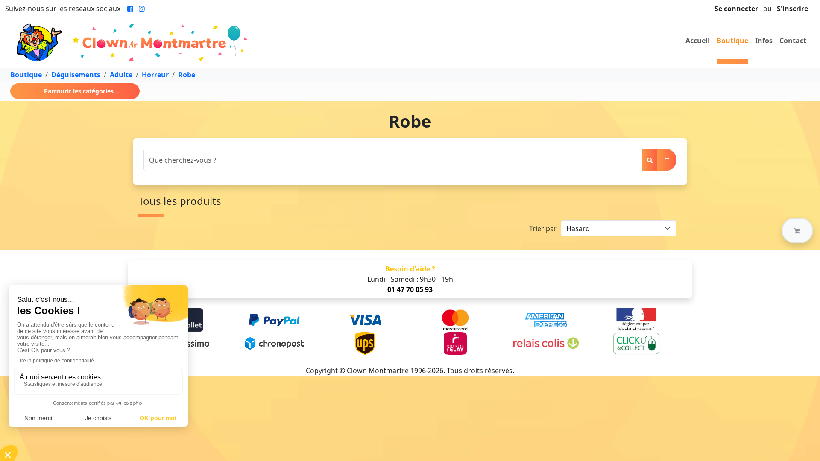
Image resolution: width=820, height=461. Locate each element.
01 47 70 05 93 (410, 289)
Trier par (543, 228)
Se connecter (736, 8)
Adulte (121, 74)
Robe (186, 74)
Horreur (155, 74)
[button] (797, 230)
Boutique (732, 40)
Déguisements (75, 74)
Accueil (697, 40)
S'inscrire (792, 8)
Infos (764, 40)
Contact (792, 40)
